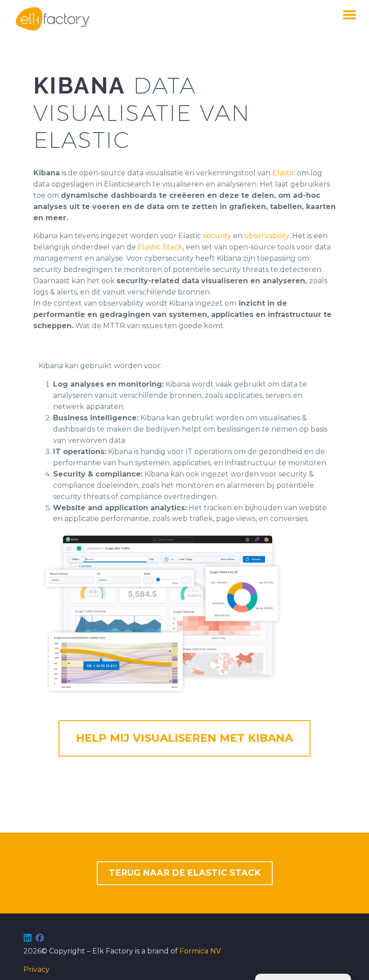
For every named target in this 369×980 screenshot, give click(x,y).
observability (266, 236)
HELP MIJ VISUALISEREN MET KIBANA (184, 737)
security (217, 236)
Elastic (283, 173)
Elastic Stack (160, 247)
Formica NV (200, 951)
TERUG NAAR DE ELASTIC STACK (185, 873)
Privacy (36, 969)
